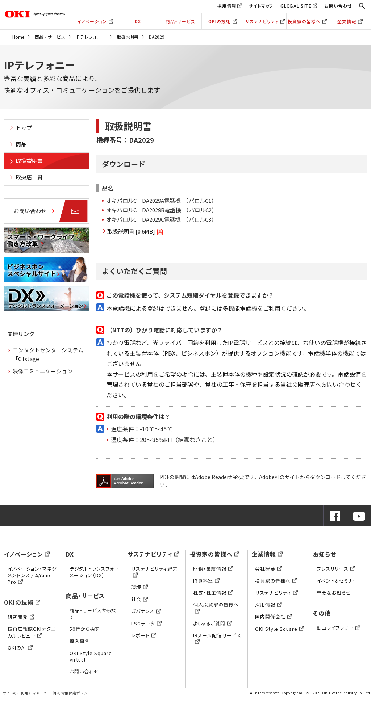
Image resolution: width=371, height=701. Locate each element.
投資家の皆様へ (304, 21)
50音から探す (85, 628)
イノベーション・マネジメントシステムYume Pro (32, 575)
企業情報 (346, 21)
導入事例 (80, 641)
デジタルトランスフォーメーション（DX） (94, 572)
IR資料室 (203, 580)
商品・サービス (180, 21)
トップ (24, 127)
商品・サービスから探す (93, 613)
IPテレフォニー (91, 37)
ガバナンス (142, 611)
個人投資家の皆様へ (216, 604)
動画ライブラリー (335, 627)
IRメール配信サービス (217, 635)
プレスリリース (333, 568)
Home (18, 37)
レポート (140, 635)
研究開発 (18, 616)
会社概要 (265, 568)
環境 (136, 587)
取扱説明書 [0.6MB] (131, 231)
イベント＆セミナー (337, 580)
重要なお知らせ (334, 592)
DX (138, 21)
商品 (21, 144)
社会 (136, 599)
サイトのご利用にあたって (25, 693)
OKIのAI (17, 647)
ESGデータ (143, 623)
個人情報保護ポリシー (72, 693)
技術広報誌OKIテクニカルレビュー (32, 632)
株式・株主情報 (209, 592)
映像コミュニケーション (42, 371)
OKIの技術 (219, 21)
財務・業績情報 (209, 568)
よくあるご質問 (209, 623)
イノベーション (92, 21)
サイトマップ (261, 6)
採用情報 (226, 6)
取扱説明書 (127, 37)
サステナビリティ (262, 21)
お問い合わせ (338, 6)
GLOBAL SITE (296, 6)
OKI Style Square (276, 628)
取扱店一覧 (29, 177)
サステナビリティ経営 (154, 568)
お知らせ (324, 554)
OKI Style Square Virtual (91, 656)
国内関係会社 (270, 616)
